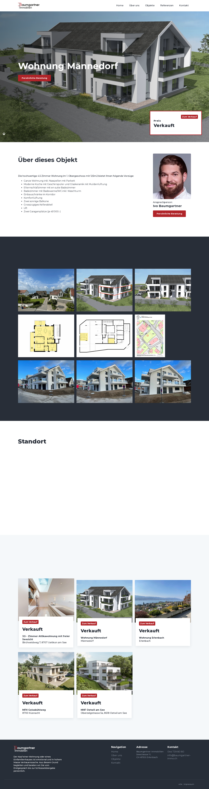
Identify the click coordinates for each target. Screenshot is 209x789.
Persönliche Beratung (34, 78)
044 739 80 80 (175, 751)
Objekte (116, 759)
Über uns (116, 755)
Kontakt (115, 762)
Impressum (189, 784)
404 (180, 784)
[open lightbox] (46, 290)
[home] (28, 6)
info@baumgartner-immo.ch (179, 757)
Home (114, 751)
